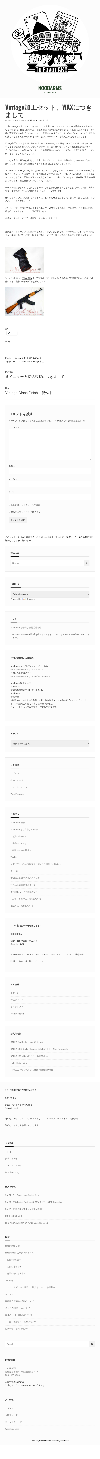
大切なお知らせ (34, 358)
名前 (12, 466)
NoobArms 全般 (18, 822)
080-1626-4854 (12, 1375)
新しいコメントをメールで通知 (25, 505)
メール (13, 479)
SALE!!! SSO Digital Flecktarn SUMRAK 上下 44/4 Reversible (39, 1049)
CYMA (19, 361)
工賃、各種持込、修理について (26, 899)
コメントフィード (19, 787)
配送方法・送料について (22, 905)
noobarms (27, 361)
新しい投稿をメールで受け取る (25, 512)
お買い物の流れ (19, 836)
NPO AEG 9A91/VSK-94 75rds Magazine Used (32, 1070)
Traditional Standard (20, 634)
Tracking (14, 857)
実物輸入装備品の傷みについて (25, 878)
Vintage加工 (20, 358)
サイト (12, 492)
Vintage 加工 (38, 361)
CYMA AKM (27, 278)
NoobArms (50, 88)
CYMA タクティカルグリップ (37, 231)
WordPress (64, 1441)
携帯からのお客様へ (21, 850)
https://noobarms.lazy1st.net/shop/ (27, 669)
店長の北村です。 (20, 843)
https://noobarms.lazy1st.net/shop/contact (30, 676)
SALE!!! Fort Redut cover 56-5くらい (27, 1042)
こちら (20, 961)
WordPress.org (17, 794)
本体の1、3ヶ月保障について (24, 892)
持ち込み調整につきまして (23, 885)
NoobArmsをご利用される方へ (25, 829)
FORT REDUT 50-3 (19, 1063)
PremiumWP (44, 1441)
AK (13, 361)
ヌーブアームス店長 (23, 120)
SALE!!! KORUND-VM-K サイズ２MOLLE (29, 1056)
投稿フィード (17, 780)
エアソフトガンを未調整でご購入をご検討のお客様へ (36, 864)
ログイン (15, 773)
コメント (14, 427)
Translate (31, 599)
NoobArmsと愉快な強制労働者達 (26, 627)
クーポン (15, 871)
